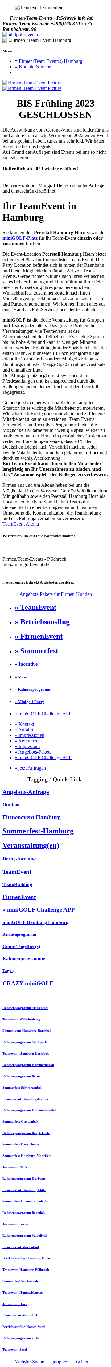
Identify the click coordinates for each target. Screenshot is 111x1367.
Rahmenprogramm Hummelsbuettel (29, 1110)
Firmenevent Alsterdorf (19, 1315)
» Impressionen (29, 735)
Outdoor (11, 804)
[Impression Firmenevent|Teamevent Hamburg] (31, 82)
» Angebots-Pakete (33, 752)
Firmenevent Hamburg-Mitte (24, 1190)
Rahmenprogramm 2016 (20, 1338)
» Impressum (27, 746)
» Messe (21, 677)
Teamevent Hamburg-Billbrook (25, 1269)
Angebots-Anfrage (25, 792)
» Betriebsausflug (42, 622)
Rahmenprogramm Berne (21, 1076)
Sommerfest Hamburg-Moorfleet (26, 1155)
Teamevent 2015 (14, 1167)
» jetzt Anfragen (30, 768)
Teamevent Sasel (14, 1349)
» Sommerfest (36, 651)
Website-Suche (29, 1361)
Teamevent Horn (14, 1304)
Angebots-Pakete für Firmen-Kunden (55, 594)
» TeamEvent (35, 607)
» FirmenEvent (39, 636)
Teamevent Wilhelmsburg (21, 1019)
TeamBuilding (17, 884)
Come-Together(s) (21, 946)
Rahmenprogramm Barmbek (23, 1212)
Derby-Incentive (19, 858)
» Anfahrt (24, 729)
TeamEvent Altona (20, 524)
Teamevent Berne (15, 1224)
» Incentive (26, 664)
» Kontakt (24, 724)
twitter (82, 1361)
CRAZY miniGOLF (27, 983)
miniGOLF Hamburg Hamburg (35, 922)
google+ (59, 1361)
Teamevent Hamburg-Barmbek (25, 1053)
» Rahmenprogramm (33, 689)
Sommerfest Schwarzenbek (22, 1087)
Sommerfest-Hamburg (38, 831)
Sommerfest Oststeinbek (20, 1121)
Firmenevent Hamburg (31, 817)
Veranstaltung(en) (30, 845)
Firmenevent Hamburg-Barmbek (26, 1030)
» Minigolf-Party (29, 701)
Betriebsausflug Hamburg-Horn (26, 1258)
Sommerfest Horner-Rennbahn (25, 1201)
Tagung (9, 970)
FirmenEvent (19, 897)
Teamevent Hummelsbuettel (22, 1292)
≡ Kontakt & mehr (33, 66)
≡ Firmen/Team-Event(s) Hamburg (48, 61)
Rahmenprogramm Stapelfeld (24, 1235)
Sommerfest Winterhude (20, 1281)
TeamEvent (16, 872)
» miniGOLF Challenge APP (43, 713)
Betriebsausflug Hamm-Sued (23, 1326)
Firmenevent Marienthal (20, 1247)
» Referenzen (28, 740)
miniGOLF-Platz (20, 238)
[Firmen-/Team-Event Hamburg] (22, 35)
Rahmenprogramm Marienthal (25, 1008)
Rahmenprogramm (19, 934)
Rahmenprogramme (23, 958)
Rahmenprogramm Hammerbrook (28, 1065)
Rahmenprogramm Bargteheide (26, 1133)
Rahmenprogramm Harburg (23, 1178)
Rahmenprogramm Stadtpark (24, 1042)
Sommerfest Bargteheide (20, 1144)
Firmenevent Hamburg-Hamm (25, 1099)
